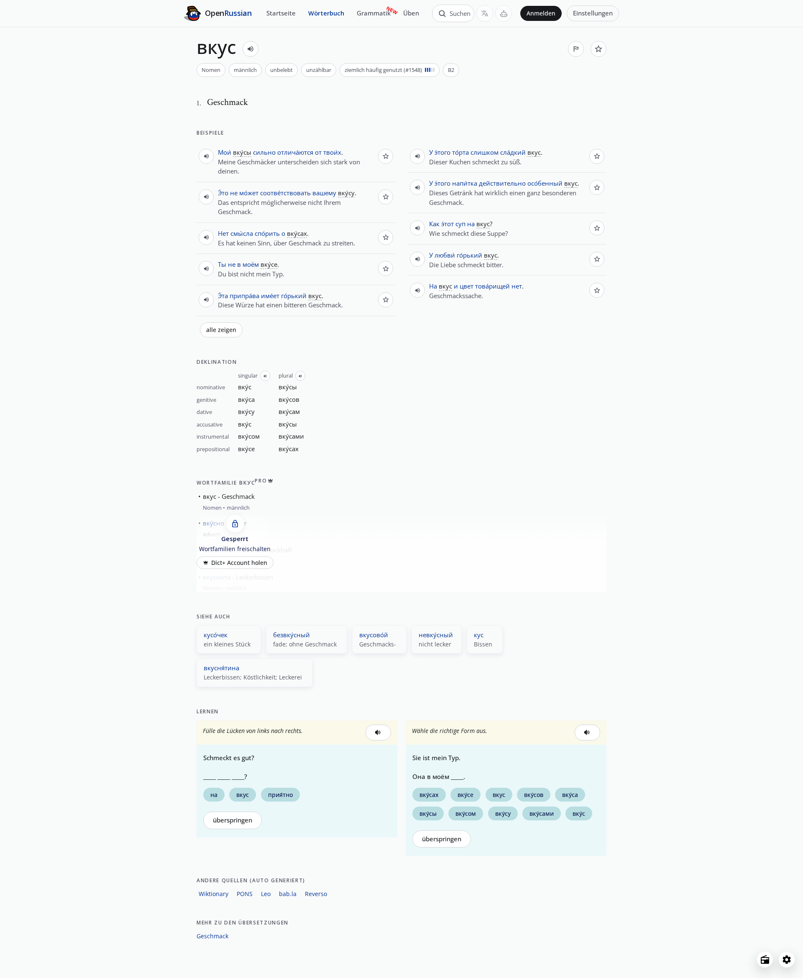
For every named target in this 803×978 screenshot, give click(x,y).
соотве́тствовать (285, 193)
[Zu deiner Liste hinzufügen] (598, 49)
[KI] (503, 13)
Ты (222, 264)
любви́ (445, 255)
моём (251, 264)
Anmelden (541, 13)
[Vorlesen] (250, 49)
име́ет (270, 295)
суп (460, 224)
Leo (266, 894)
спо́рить (267, 233)
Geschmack (212, 936)
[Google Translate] (484, 13)
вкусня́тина (221, 668)
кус (478, 635)
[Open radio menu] (765, 960)
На (433, 286)
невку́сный (436, 635)
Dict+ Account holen (239, 562)
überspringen (232, 820)
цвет (466, 286)
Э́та (223, 295)
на (471, 224)
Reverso (316, 894)
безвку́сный (291, 635)
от (318, 152)
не (234, 193)
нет (516, 286)
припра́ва (244, 295)
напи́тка (464, 183)
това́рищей (492, 286)
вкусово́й (373, 635)
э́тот (447, 224)
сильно (264, 152)
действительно (502, 183)
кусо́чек (216, 635)
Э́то (223, 193)
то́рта (460, 152)
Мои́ (224, 152)
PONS (245, 894)
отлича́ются (295, 152)
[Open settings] (787, 960)
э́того (442, 152)
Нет (223, 233)
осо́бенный (545, 183)
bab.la (288, 894)
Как (434, 224)
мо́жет (248, 193)
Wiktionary (213, 894)
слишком (485, 152)
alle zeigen (221, 330)
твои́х (332, 152)
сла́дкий (513, 152)
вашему (324, 193)
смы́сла (241, 233)
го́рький (294, 295)
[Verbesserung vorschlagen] (576, 49)
